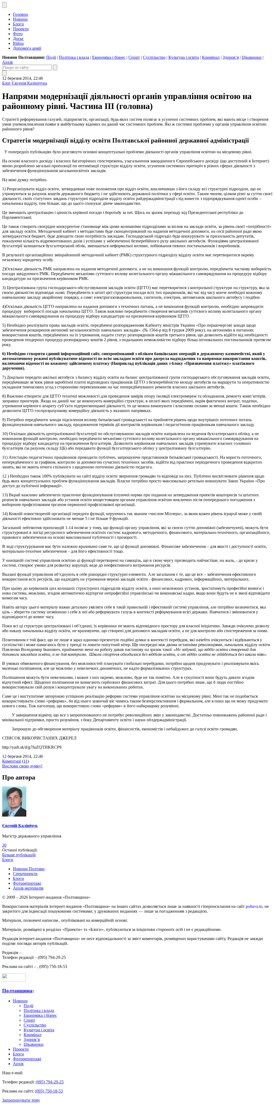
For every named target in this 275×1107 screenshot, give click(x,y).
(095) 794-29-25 (50, 1082)
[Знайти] (55, 67)
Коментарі (11, 761)
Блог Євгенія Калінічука (24, 83)
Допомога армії (27, 48)
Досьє (18, 38)
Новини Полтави (29, 868)
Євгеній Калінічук (20, 825)
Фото (18, 33)
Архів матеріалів (28, 888)
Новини (20, 19)
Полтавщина (17, 990)
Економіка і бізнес (108, 57)
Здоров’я (231, 57)
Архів (7, 62)
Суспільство (154, 57)
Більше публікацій (19, 855)
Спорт (134, 57)
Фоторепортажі (27, 883)
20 (4, 845)
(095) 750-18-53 (49, 1091)
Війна (18, 43)
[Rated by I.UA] (14, 980)
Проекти (21, 29)
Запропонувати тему (21, 1100)
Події (51, 57)
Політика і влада (74, 57)
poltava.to (254, 906)
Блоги (18, 24)
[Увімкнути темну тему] (4, 5)
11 (25, 761)
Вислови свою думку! (22, 766)
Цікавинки (252, 57)
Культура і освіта (183, 57)
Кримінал (211, 57)
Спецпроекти (25, 873)
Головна (20, 14)
